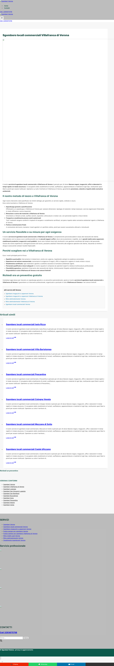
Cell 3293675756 (8, 632)
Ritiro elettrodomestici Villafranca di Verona (20, 301)
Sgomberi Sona (8, 498)
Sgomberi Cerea (8, 505)
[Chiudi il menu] (0, 658)
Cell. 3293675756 (6, 12)
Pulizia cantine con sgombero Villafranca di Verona (20, 533)
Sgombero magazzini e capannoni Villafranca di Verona (24, 296)
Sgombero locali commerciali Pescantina (26, 374)
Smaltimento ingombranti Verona (14, 540)
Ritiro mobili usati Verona (11, 536)
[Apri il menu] (2, 18)
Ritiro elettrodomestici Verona (16, 299)
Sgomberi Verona (9, 484)
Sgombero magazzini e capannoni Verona (20, 293)
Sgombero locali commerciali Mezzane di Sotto (29, 424)
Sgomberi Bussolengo (10, 496)
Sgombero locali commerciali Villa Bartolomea (28, 349)
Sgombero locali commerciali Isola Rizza (26, 324)
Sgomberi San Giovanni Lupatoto (14, 491)
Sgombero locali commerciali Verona (18, 304)
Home (6, 6)
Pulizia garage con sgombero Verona (15, 531)
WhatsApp (42, 664)
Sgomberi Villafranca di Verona (13, 487)
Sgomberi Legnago (9, 489)
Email (71, 664)
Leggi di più (11, 338)
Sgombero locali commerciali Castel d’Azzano (28, 449)
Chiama (14, 664)
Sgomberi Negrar (9, 502)
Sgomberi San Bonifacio (11, 493)
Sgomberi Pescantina (10, 500)
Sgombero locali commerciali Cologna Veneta (28, 399)
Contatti (7, 8)
